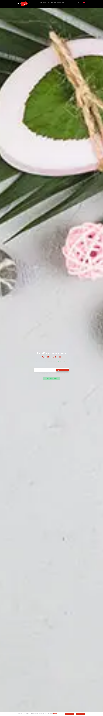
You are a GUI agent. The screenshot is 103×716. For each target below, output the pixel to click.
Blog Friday (59, 5)
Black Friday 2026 (43, 2)
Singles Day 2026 (60, 2)
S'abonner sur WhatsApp (52, 362)
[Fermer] (63, 350)
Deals (41, 5)
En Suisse (65, 5)
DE (78, 2)
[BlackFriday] (24, 3)
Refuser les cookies (80, 714)
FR (79, 2)
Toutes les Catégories (49, 5)
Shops (36, 5)
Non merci (51, 365)
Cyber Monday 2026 (52, 2)
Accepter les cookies (69, 714)
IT (82, 2)
